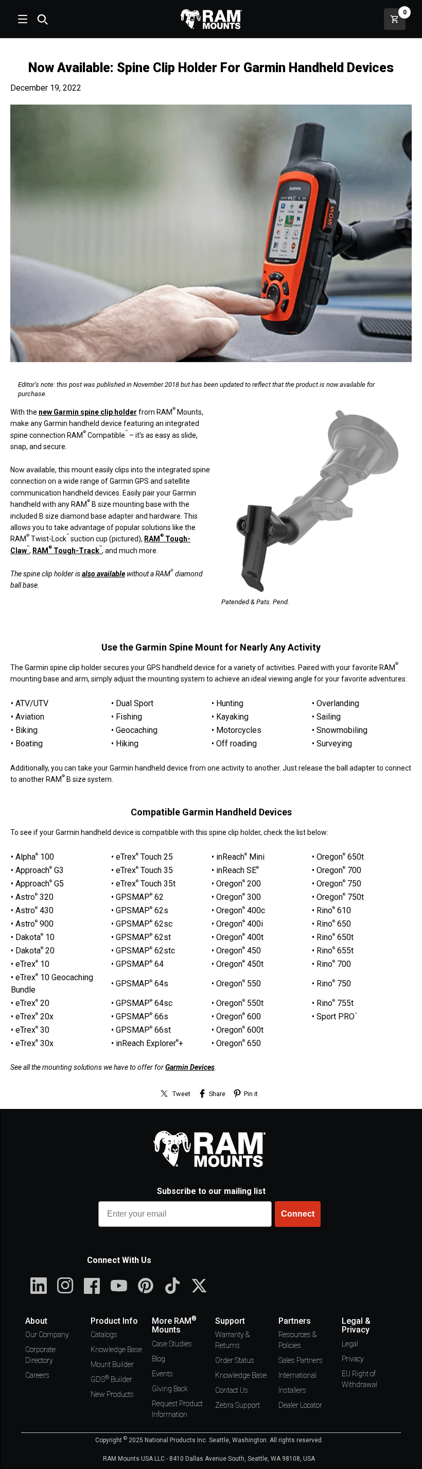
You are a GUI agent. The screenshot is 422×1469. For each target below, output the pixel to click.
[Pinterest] (145, 1285)
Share (217, 1094)
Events (162, 1374)
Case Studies (172, 1344)
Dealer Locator (300, 1405)
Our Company (47, 1334)
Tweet (181, 1094)
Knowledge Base (116, 1349)
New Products (112, 1394)
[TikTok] (172, 1285)
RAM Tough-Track (67, 550)
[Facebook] (92, 1285)
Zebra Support (237, 1405)
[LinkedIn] (38, 1285)
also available (103, 574)
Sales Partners (300, 1360)
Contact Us (231, 1390)
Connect (297, 1213)
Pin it (251, 1094)
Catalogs (104, 1334)
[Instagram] (65, 1285)
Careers (37, 1375)
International (297, 1375)
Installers (292, 1390)
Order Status (234, 1360)
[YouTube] (119, 1285)
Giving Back (170, 1389)
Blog (158, 1359)
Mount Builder (112, 1364)
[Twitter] (199, 1285)
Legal (350, 1344)
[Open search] (42, 19)
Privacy (353, 1359)
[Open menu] (21, 19)
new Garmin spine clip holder (88, 412)
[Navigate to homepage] (211, 19)
